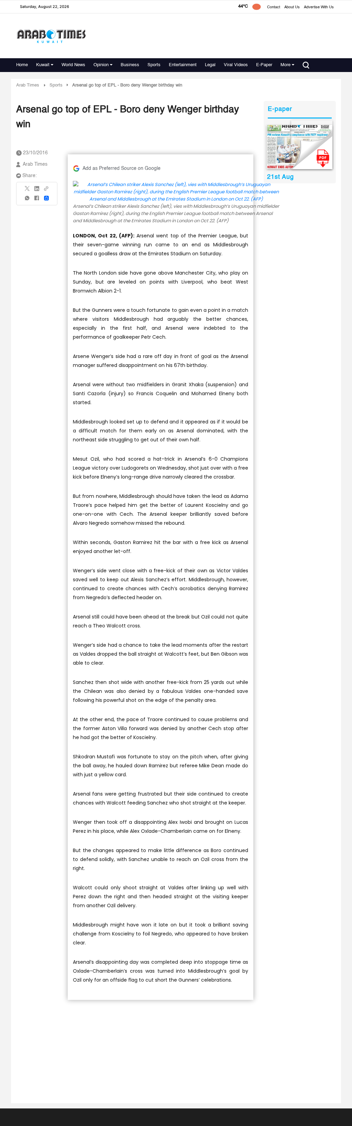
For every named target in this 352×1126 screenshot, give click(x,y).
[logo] (51, 36)
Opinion (101, 65)
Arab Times (27, 85)
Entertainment (183, 65)
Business (130, 65)
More (285, 65)
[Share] (46, 198)
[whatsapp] (27, 200)
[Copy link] (46, 190)
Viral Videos (236, 65)
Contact (273, 7)
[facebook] (37, 200)
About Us (292, 7)
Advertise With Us (319, 7)
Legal (210, 65)
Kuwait (43, 65)
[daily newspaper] (299, 147)
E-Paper (264, 65)
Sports (154, 65)
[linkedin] (37, 191)
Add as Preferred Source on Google (121, 168)
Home (22, 65)
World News (73, 65)
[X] (27, 190)
